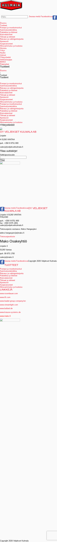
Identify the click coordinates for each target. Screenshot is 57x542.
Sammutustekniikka (8, 30)
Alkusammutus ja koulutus (11, 46)
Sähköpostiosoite (7, 155)
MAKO (3, 62)
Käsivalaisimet (6, 34)
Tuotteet (3, 25)
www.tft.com (5, 297)
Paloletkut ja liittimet (8, 32)
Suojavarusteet (6, 44)
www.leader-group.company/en (13, 301)
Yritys (2, 50)
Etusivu (3, 23)
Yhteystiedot (5, 57)
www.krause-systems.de (10, 312)
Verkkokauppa (6, 60)
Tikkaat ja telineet (7, 37)
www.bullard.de (6, 308)
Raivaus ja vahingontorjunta (11, 39)
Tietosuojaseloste (7, 236)
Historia (3, 48)
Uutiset (3, 55)
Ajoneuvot (4, 41)
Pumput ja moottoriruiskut (11, 27)
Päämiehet (4, 64)
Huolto (2, 53)
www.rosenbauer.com (9, 293)
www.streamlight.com (9, 305)
